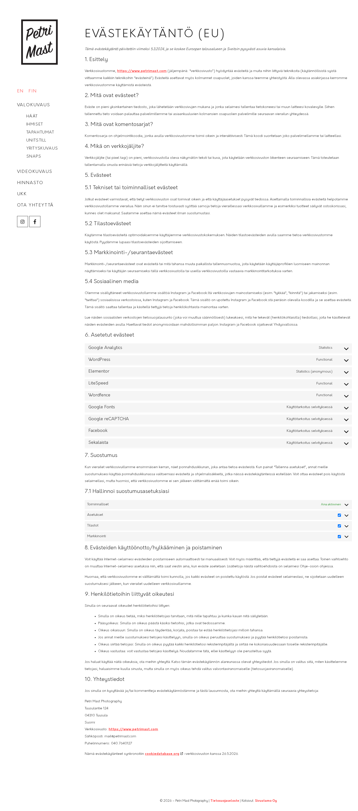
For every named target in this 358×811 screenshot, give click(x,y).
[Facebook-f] (34, 221)
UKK (22, 194)
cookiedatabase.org (162, 754)
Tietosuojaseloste (224, 800)
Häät (32, 116)
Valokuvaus (33, 105)
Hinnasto (30, 183)
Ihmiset (34, 124)
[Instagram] (22, 221)
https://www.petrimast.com (142, 71)
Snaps (33, 157)
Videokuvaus (34, 172)
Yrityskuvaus (42, 149)
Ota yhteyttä (35, 205)
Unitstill (36, 141)
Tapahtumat (40, 132)
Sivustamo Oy (266, 800)
